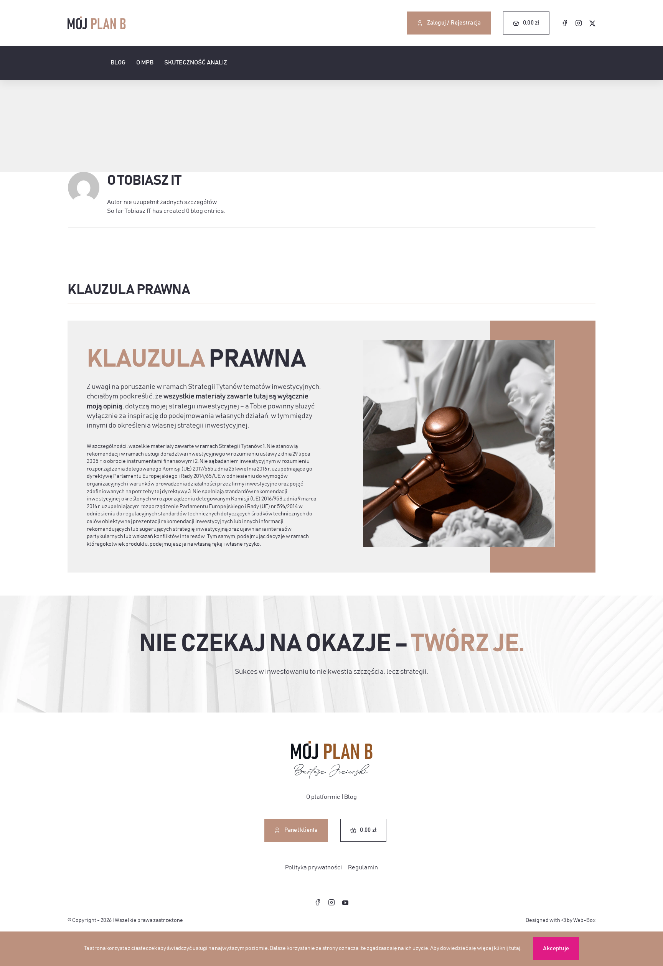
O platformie (323, 797)
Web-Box (584, 920)
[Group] (332, 744)
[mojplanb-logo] (97, 19)
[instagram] (579, 23)
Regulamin (363, 867)
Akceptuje (556, 948)
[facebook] (565, 23)
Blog (350, 797)
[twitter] (592, 23)
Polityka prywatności (313, 867)
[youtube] (345, 903)
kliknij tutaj (507, 948)
